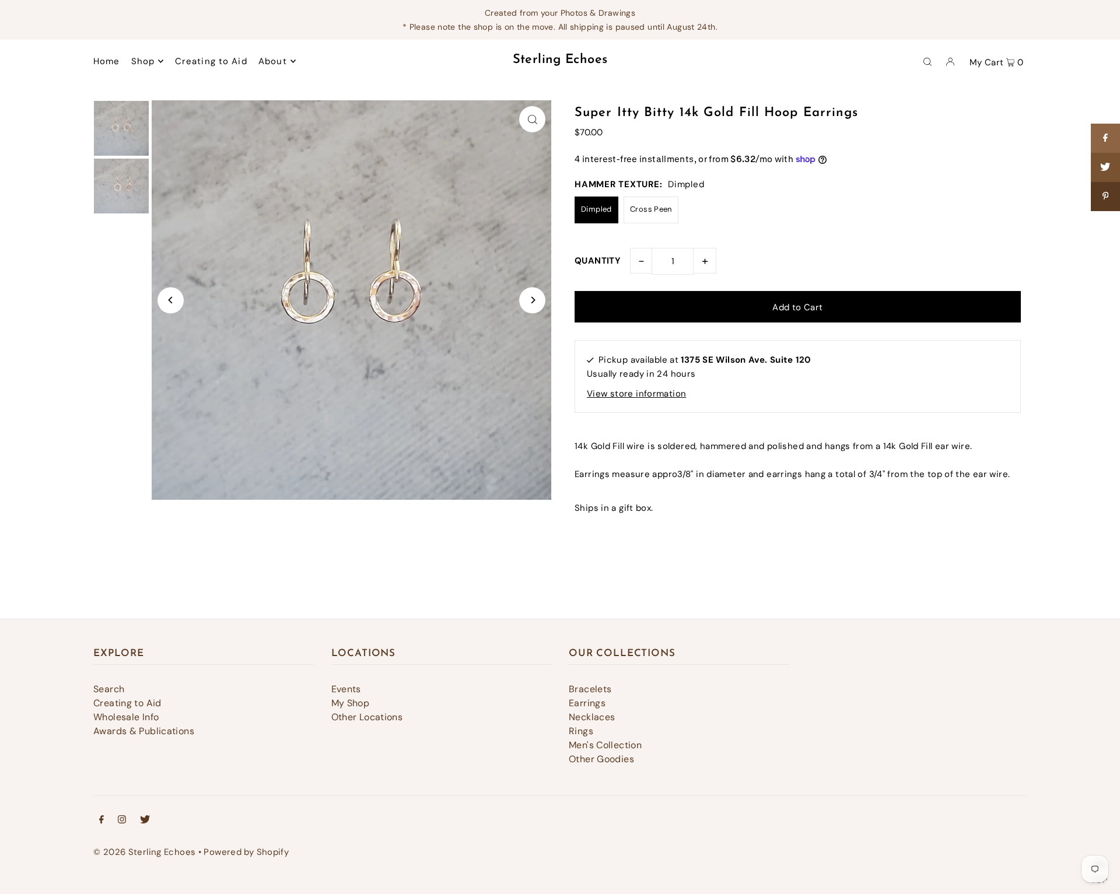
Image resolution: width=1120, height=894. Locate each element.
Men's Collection (605, 745)
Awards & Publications (143, 731)
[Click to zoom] (532, 119)
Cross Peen (651, 209)
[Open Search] (927, 61)
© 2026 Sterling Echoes (144, 852)
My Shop (350, 703)
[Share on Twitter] (1105, 167)
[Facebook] (101, 821)
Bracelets (590, 689)
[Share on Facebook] (1105, 138)
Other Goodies (601, 759)
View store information (636, 393)
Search (108, 689)
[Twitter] (145, 821)
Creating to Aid (127, 703)
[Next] (532, 300)
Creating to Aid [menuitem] (211, 61)
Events (346, 689)
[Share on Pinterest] (1105, 196)
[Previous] (171, 300)
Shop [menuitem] (143, 61)
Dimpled (596, 209)
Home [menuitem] (106, 61)
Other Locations (367, 717)
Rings (581, 731)
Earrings (587, 703)
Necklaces (592, 717)
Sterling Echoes (560, 59)
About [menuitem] (272, 61)
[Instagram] (122, 821)
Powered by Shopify (246, 852)
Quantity (598, 261)
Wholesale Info (126, 717)
